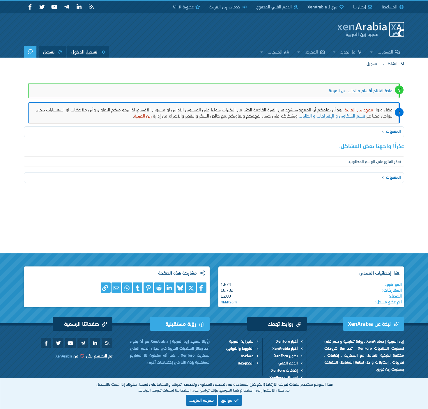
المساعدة (389, 6)
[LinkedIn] (169, 287)
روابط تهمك (280, 324)
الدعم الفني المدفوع (274, 6)
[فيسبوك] (201, 287)
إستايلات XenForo (283, 377)
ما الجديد (348, 51)
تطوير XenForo (286, 355)
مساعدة (247, 355)
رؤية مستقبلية (180, 324)
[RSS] (91, 7)
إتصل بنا (359, 6)
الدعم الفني (288, 363)
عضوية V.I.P (183, 6)
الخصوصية (246, 363)
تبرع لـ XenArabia (322, 6)
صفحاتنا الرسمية (81, 324)
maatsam (229, 301)
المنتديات (385, 51)
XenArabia (63, 356)
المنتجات (275, 51)
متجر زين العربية (241, 341)
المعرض (311, 51)
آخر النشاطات (393, 63)
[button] (371, 52)
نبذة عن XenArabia (369, 324)
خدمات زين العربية (224, 6)
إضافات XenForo (284, 370)
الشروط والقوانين (240, 348)
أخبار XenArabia (285, 348)
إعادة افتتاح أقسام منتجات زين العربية (361, 90)
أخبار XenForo (287, 341)
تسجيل (372, 63)
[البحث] (30, 52)
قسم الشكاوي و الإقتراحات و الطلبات (332, 115)
